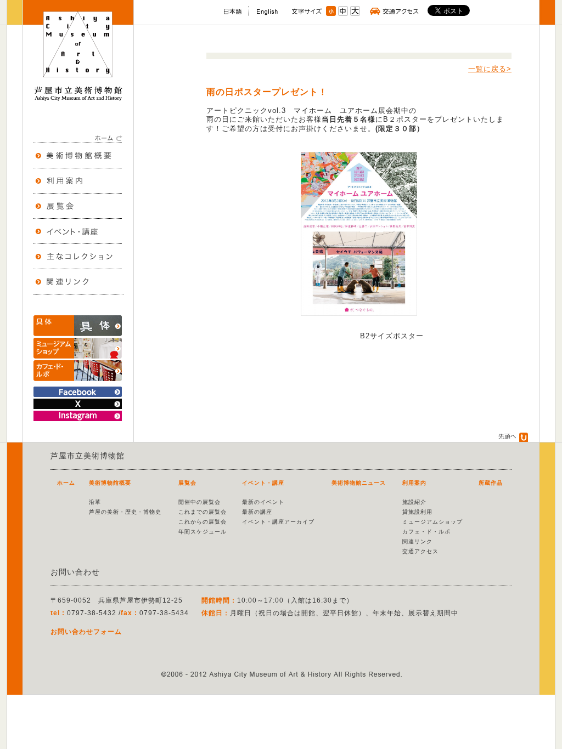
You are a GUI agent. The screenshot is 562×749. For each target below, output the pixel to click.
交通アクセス (420, 551)
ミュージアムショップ (432, 522)
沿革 (95, 502)
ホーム (66, 483)
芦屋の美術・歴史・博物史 (125, 512)
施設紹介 (414, 502)
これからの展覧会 (202, 522)
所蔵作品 (491, 483)
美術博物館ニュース (358, 483)
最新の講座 (257, 512)
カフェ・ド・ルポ (426, 532)
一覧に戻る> (490, 69)
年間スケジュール (202, 532)
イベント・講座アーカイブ (278, 522)
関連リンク (417, 541)
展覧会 (187, 483)
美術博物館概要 (110, 483)
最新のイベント (263, 502)
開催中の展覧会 (199, 502)
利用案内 (414, 483)
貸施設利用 (417, 512)
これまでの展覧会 (202, 512)
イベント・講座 (263, 483)
